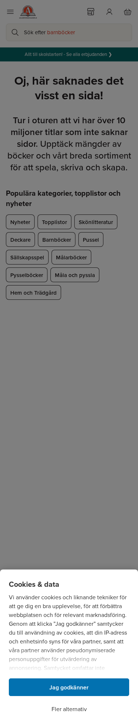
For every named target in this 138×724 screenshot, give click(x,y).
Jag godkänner (69, 687)
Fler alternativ (69, 709)
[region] (69, 646)
